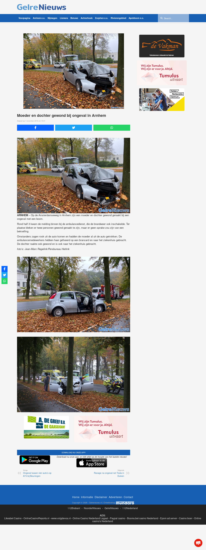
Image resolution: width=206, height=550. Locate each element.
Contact (128, 497)
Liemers (64, 17)
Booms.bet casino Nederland (142, 518)
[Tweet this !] (73, 128)
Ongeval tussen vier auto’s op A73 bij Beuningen (37, 473)
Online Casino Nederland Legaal (90, 518)
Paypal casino (117, 518)
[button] (198, 543)
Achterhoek (87, 17)
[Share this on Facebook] (35, 128)
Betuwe (74, 17)
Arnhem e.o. (39, 17)
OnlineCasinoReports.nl (36, 518)
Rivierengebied (118, 17)
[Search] (161, 18)
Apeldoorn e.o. (136, 17)
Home (75, 497)
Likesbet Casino (13, 518)
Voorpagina (24, 17)
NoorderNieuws (92, 508)
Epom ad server (168, 518)
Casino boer (185, 518)
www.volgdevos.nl (61, 518)
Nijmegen (52, 17)
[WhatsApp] (111, 128)
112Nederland (130, 508)
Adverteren (115, 497)
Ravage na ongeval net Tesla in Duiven (109, 473)
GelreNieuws (112, 508)
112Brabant (74, 508)
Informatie (87, 497)
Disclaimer (101, 497)
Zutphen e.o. (101, 17)
